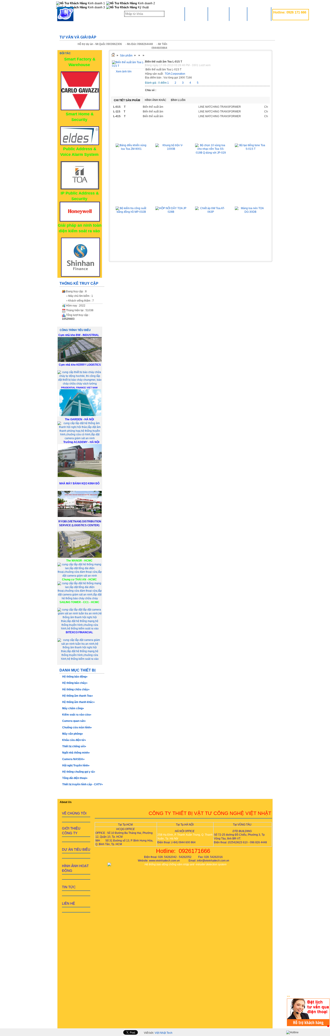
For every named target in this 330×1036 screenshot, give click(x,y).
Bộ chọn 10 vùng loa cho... (210, 137)
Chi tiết (131, 178)
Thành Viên (259, 14)
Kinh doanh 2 (146, 3)
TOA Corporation (175, 73)
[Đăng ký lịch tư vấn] (308, 1025)
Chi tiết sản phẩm (127, 100)
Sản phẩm (126, 55)
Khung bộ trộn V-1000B (171, 137)
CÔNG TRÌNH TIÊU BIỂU (75, 330)
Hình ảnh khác (155, 100)
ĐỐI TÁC (65, 53)
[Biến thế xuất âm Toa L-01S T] (128, 65)
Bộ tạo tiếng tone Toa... (250, 137)
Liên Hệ (238, 14)
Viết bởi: (158, 1032)
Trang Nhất (196, 14)
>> (288, 996)
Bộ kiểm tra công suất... (131, 199)
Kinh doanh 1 (96, 3)
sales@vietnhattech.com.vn (289, 17)
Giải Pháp (219, 14)
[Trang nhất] (113, 55)
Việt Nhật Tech (163, 1032)
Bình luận (178, 100)
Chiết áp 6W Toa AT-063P (211, 199)
